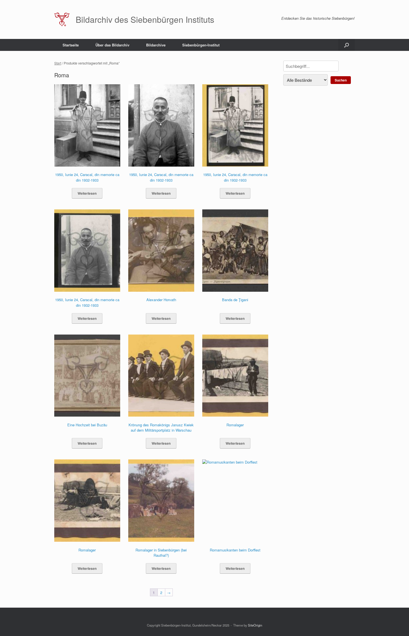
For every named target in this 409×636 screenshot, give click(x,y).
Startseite (71, 45)
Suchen (341, 80)
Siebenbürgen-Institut (201, 45)
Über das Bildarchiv (112, 45)
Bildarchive (156, 45)
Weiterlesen (87, 193)
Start (57, 63)
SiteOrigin (255, 625)
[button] (346, 45)
